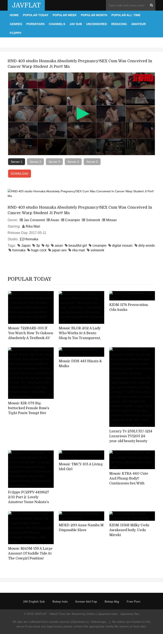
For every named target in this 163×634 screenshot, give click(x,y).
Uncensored (96, 24)
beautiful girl (78, 245)
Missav (111, 220)
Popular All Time (126, 15)
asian (59, 245)
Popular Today (35, 15)
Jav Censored (34, 220)
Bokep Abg (112, 601)
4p (47, 245)
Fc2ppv (15, 33)
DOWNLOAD (19, 173)
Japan (26, 245)
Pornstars (35, 24)
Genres (16, 24)
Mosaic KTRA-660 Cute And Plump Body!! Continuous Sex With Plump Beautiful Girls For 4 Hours (130, 483)
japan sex (59, 250)
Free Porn (133, 601)
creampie (100, 245)
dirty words (146, 245)
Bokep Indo (60, 601)
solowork (97, 250)
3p (38, 245)
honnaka (18, 250)
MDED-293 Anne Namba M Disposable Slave (81, 527)
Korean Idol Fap (86, 601)
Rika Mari (33, 226)
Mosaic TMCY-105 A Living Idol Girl (81, 466)
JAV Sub (75, 24)
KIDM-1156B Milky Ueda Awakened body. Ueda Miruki (129, 530)
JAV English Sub (34, 601)
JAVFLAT (26, 5)
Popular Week (65, 15)
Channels (57, 24)
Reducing (119, 24)
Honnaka (31, 239)
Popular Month (94, 15)
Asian (55, 220)
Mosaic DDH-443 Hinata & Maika (80, 363)
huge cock (38, 250)
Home (14, 15)
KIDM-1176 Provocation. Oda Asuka (129, 307)
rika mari (78, 250)
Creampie (72, 220)
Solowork (93, 220)
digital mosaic (122, 245)
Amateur (138, 24)
